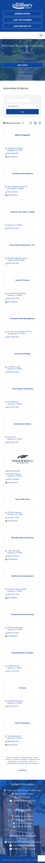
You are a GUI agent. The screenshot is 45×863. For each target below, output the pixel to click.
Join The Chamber (32, 763)
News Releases (27, 757)
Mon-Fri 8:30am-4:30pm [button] (23, 794)
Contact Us (32, 761)
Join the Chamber (23, 20)
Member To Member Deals (30, 759)
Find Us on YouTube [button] (24, 823)
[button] (4, 123)
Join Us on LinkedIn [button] (24, 826)
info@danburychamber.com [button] (24, 801)
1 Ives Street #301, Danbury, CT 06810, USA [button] (24, 790)
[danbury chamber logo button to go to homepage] (22, 6)
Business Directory (13, 757)
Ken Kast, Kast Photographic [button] (24, 845)
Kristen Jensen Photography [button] (24, 849)
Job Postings (23, 761)
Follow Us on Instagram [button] (24, 819)
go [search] (23, 112)
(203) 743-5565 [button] (24, 797)
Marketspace (12, 761)
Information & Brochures (15, 763)
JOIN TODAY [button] (23, 65)
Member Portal (22, 13)
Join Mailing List (22, 26)
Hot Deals (16, 759)
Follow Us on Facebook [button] (23, 816)
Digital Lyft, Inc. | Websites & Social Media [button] (24, 842)
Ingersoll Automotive (12, 471)
